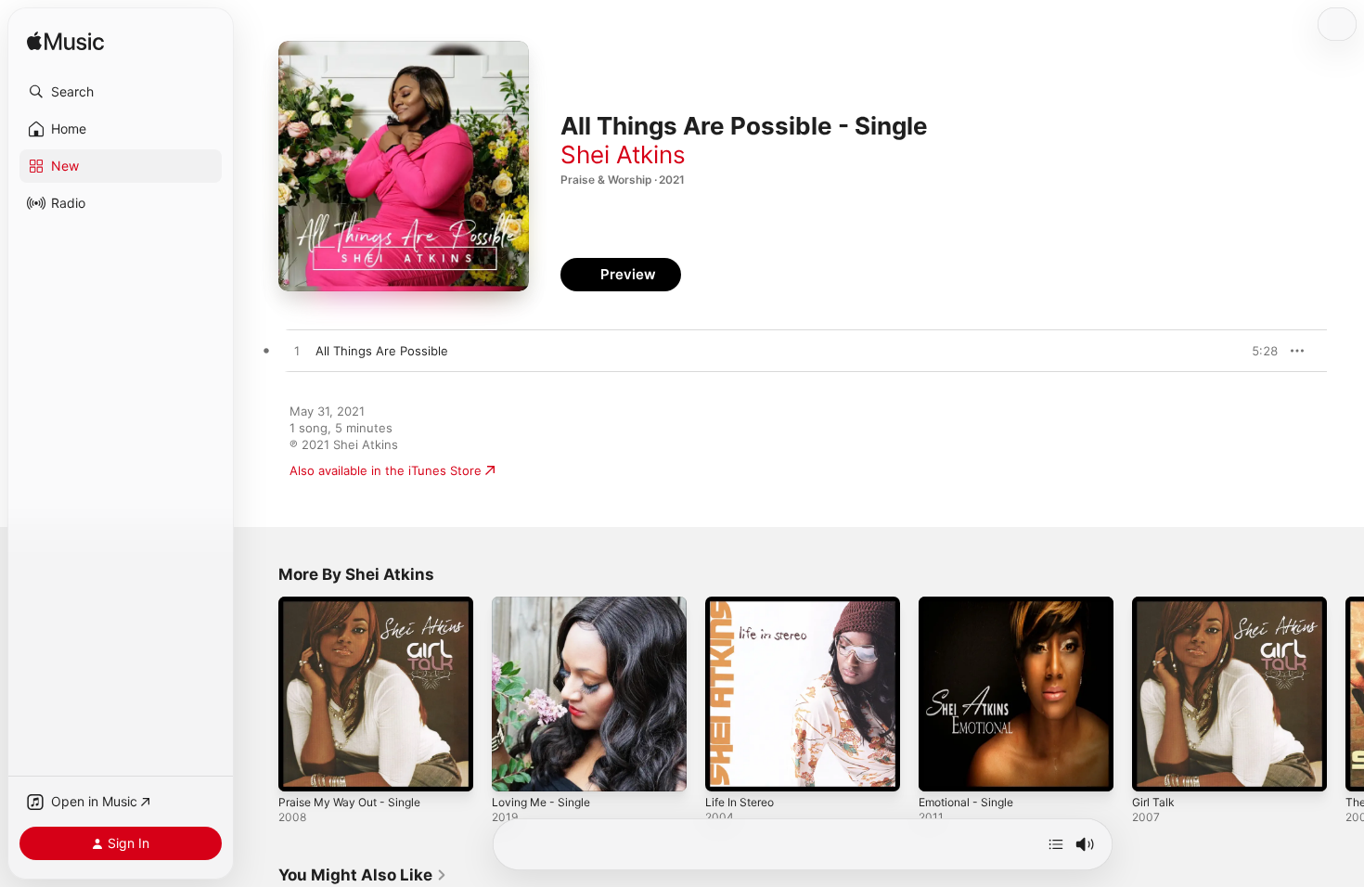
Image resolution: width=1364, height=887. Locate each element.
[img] (65, 42)
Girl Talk (1154, 604)
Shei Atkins (623, 154)
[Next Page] (1345, 694)
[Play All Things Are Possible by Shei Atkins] (296, 351)
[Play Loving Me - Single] (515, 768)
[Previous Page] (260, 694)
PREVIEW (1257, 350)
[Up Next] (1056, 844)
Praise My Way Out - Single (356, 604)
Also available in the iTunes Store (386, 470)
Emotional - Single (971, 604)
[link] (362, 875)
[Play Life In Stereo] (728, 768)
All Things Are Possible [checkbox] (381, 350)
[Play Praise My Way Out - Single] (301, 768)
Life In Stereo (744, 604)
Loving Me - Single (546, 604)
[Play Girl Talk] (1155, 768)
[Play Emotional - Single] (942, 768)
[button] (120, 92)
